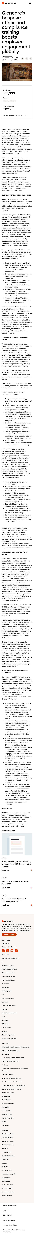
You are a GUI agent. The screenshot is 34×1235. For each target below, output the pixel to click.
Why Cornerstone (7, 1134)
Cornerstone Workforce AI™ (11, 958)
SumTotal (5, 1020)
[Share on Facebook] (22, 58)
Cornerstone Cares (8, 1156)
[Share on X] (30, 58)
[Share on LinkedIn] (26, 58)
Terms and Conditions (10, 1225)
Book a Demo (9, 935)
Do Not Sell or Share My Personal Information (13, 1231)
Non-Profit (5, 1125)
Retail (4, 1122)
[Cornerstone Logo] (9, 3)
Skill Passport (6, 1028)
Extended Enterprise (8, 1006)
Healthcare (5, 1107)
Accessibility (6, 1178)
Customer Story (6, 58)
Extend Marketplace (8, 1039)
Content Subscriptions (9, 1013)
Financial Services (8, 1103)
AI (2, 962)
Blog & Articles (7, 1196)
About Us (5, 1148)
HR (3, 995)
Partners (5, 1167)
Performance (6, 991)
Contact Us (5, 944)
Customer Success (8, 1141)
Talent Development (8, 976)
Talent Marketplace (8, 980)
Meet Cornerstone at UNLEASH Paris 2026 (15, 877)
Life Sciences (6, 1111)
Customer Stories (7, 1145)
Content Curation (7, 1075)
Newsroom (5, 1159)
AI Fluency (5, 1065)
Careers (4, 1163)
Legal (5, 1211)
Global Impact (6, 1170)
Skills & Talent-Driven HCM (10, 1051)
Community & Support (9, 947)
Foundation (5, 1152)
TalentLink (5, 1024)
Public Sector (6, 1100)
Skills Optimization (8, 973)
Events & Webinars (8, 1192)
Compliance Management (10, 1061)
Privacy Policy (7, 1215)
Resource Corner (7, 1185)
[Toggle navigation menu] (29, 3)
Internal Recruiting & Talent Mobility (13, 1085)
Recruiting (5, 984)
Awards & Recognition (9, 1174)
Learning (5, 1002)
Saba (3, 1017)
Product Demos (7, 1188)
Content (4, 1009)
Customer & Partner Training (11, 1089)
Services (4, 1031)
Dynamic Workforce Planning (11, 1078)
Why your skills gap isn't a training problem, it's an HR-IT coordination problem (14, 835)
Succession (5, 987)
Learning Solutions (8, 998)
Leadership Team (7, 1138)
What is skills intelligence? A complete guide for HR (16, 895)
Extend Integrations (8, 1035)
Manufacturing (10, 101)
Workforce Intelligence (9, 969)
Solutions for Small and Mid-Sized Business (16, 1047)
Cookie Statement (9, 1220)
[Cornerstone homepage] (17, 921)
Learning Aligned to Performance (13, 1058)
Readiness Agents (8, 966)
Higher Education (7, 1118)
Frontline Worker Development (12, 1082)
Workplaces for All (8, 1093)
